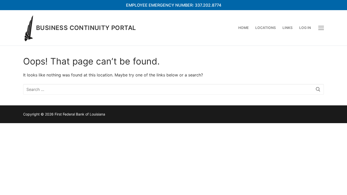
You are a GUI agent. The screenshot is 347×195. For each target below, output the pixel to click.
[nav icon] (321, 28)
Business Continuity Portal (86, 27)
